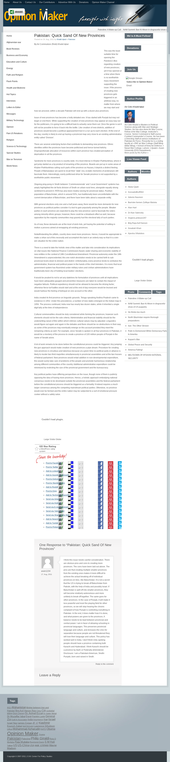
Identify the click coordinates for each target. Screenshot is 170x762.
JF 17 (36, 723)
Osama (42, 734)
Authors (132, 171)
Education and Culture (16, 62)
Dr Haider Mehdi (49, 713)
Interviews (11, 101)
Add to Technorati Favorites (58, 495)
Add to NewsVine (53, 519)
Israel (51, 719)
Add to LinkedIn (53, 471)
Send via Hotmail (53, 503)
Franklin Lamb (38, 716)
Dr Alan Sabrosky (136, 213)
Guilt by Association (19, 720)
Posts (131, 292)
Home (6, 2)
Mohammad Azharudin (26, 728)
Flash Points (12, 81)
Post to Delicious (53, 479)
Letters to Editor (13, 107)
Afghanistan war (13, 42)
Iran (46, 719)
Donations (84, 2)
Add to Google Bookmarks (57, 475)
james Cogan (25, 723)
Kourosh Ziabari (14, 726)
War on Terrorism (14, 159)
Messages (11, 114)
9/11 (9, 707)
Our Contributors (47, 2)
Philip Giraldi (40, 738)
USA (32, 745)
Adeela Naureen (135, 197)
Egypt (29, 716)
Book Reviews (12, 49)
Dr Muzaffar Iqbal (16, 716)
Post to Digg (51, 491)
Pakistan (71, 39)
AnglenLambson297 (137, 218)
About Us (17, 2)
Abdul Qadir (133, 187)
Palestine (25, 739)
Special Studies (13, 153)
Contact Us (30, 2)
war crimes (42, 745)
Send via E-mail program (57, 507)
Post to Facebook (53, 463)
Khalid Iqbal (61, 39)
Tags (159, 292)
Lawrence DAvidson (44, 726)
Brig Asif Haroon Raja (25, 710)
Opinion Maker (22, 733)
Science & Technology (16, 146)
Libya (9, 729)
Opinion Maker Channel (103, 2)
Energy (9, 68)
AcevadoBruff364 (136, 192)
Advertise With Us (67, 2)
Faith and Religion (14, 75)
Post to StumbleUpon (55, 483)
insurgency (38, 720)
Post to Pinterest (53, 527)
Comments (145, 292)
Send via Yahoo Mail (55, 511)
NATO (43, 729)
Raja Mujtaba (22, 741)
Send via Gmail (53, 499)
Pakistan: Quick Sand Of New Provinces (69, 35)
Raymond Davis (37, 742)
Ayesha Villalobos (136, 233)
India (30, 719)
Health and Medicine (15, 88)
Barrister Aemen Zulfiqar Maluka (142, 202)
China (39, 711)
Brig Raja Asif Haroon (137, 223)
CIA (44, 710)
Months (145, 171)
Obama (51, 728)
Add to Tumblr (52, 523)
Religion (10, 140)
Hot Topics (11, 94)
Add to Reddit (52, 487)
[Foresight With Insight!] (35, 22)
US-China (23, 745)
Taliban (10, 745)
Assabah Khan (134, 228)
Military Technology (15, 120)
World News (11, 166)
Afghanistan (18, 707)
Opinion (10, 127)
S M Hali (50, 741)
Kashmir (44, 722)
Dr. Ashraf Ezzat (34, 713)
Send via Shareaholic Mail (58, 515)
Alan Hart (132, 207)
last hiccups (28, 726)
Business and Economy (17, 55)
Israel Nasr (12, 723)
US (15, 745)
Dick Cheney (19, 713)
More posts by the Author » (136, 153)
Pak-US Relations (14, 133)
